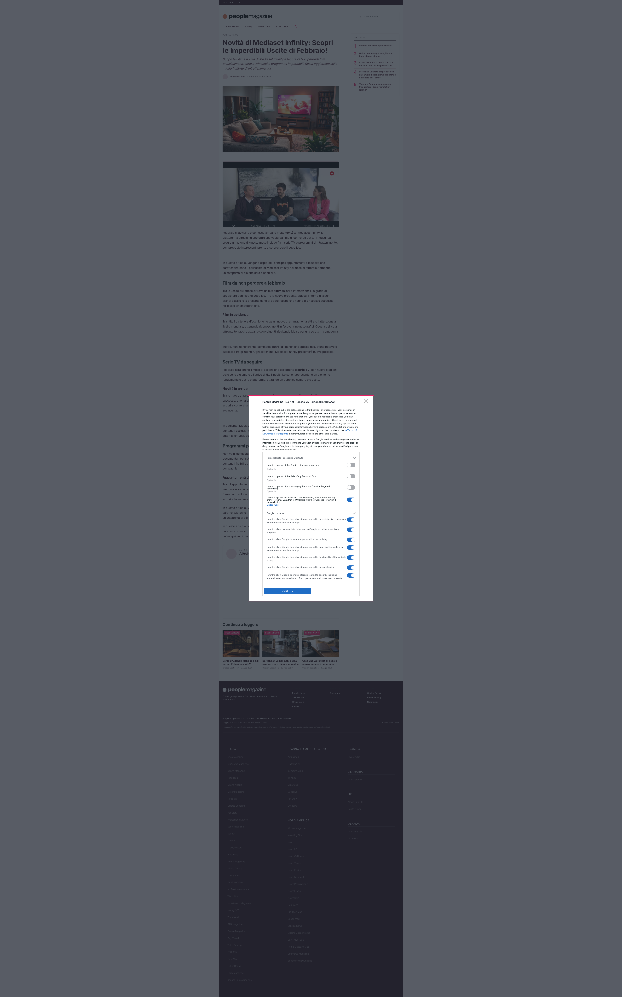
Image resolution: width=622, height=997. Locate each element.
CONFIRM (288, 591)
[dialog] (311, 498)
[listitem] (311, 458)
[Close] (367, 402)
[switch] (351, 465)
